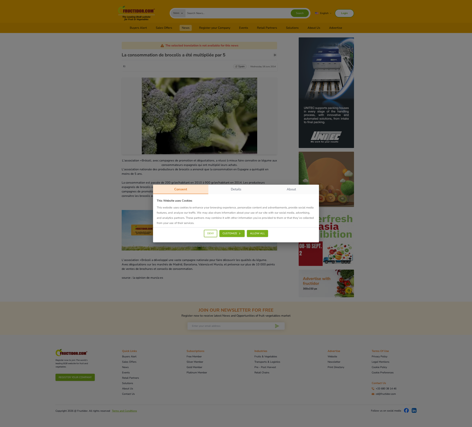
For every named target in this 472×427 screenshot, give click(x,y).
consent (180, 189)
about (291, 189)
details (236, 189)
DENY (210, 233)
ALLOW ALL (257, 233)
